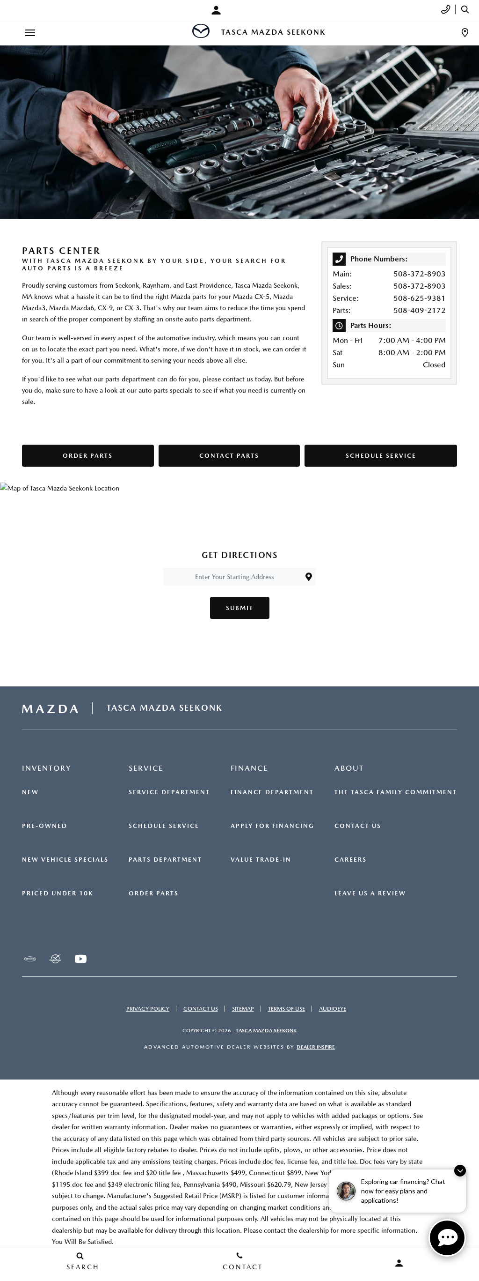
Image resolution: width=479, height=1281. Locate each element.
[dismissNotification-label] (460, 1171)
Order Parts (154, 893)
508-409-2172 (419, 310)
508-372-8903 (419, 273)
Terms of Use (286, 1008)
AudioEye (332, 1008)
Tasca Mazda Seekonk (266, 1031)
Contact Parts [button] (229, 455)
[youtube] (80, 958)
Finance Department (272, 792)
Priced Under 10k (57, 893)
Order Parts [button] (88, 455)
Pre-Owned (44, 826)
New (30, 792)
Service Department (169, 792)
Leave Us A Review (370, 893)
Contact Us (357, 826)
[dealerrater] (55, 958)
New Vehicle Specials (65, 859)
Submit (240, 607)
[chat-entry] (447, 1238)
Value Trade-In (261, 859)
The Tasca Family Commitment (395, 792)
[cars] (30, 958)
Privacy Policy (147, 1008)
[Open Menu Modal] (30, 32)
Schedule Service (164, 826)
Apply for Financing (272, 826)
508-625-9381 (419, 298)
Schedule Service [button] (381, 455)
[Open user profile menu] (218, 10)
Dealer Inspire (316, 1047)
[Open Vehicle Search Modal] (467, 9)
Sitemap (243, 1008)
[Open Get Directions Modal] (465, 32)
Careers (350, 859)
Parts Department (165, 859)
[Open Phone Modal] (446, 9)
